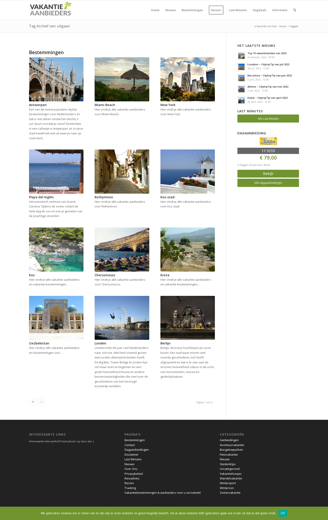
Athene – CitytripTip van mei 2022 (267, 86)
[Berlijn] (187, 318)
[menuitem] (155, 10)
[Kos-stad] (187, 171)
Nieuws (130, 464)
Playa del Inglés (41, 197)
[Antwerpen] (56, 79)
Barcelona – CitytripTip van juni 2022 (269, 75)
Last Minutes (133, 459)
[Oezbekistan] (56, 318)
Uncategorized (230, 469)
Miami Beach (105, 105)
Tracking (130, 488)
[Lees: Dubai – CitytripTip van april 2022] (241, 100)
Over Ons (131, 469)
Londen (100, 343)
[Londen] (122, 318)
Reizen (129, 483)
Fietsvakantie (229, 454)
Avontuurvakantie (232, 445)
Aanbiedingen (229, 440)
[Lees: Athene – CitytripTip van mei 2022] (241, 89)
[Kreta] (187, 249)
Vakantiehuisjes (231, 474)
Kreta (164, 275)
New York (167, 105)
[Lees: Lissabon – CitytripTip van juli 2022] (241, 67)
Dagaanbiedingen (137, 450)
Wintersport (228, 483)
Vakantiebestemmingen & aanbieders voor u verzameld (163, 493)
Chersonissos (105, 275)
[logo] (50, 10)
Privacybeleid (134, 474)
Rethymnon (104, 197)
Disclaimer (132, 454)
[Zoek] (294, 10)
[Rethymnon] (122, 171)
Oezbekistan (39, 343)
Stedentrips (228, 464)
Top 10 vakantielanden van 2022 (266, 53)
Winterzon (227, 488)
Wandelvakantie (231, 478)
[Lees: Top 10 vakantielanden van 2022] (241, 56)
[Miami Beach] (122, 79)
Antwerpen (38, 105)
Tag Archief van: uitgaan (49, 26)
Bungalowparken (231, 450)
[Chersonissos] (122, 249)
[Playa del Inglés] (56, 171)
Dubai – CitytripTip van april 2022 (267, 97)
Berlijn (165, 343)
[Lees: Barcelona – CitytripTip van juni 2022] (241, 78)
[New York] (187, 79)
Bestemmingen (135, 440)
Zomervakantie (230, 493)
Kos (32, 275)
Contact (130, 445)
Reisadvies (132, 478)
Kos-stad (167, 197)
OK (283, 513)
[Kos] (56, 249)
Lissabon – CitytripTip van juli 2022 (268, 64)
